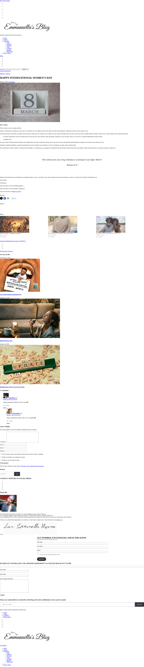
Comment (3, 442)
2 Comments (11, 82)
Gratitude (9, 48)
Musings (9, 50)
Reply (4, 407)
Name (2, 445)
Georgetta (12, 398)
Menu (1, 56)
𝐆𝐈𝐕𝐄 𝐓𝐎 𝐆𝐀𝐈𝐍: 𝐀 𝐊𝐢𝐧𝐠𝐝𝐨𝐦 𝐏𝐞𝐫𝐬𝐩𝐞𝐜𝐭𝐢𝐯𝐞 (10, 233)
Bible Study (10, 51)
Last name (39, 546)
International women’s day (14, 241)
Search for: (3, 69)
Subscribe (41, 559)
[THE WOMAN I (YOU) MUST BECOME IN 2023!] (71, 224)
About (5, 38)
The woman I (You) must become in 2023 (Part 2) (108, 233)
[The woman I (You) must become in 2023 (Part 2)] (119, 224)
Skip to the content (5, 0)
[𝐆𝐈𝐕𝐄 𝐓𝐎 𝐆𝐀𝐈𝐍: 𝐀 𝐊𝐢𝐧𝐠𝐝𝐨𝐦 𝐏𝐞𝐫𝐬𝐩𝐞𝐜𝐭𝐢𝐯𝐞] (23, 224)
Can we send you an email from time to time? (50, 554)
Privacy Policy (7, 53)
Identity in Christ (16, 191)
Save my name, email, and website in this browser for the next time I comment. (22, 454)
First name (39, 542)
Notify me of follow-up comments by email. (13, 457)
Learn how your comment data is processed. (32, 466)
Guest (8, 47)
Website (2, 451)
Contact (5, 39)
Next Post (10, 251)
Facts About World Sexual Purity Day (10, 294)
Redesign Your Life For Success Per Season (12, 387)
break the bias (3, 241)
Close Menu (3, 645)
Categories (6, 41)
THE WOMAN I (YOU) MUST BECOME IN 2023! (60, 233)
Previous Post (3, 251)
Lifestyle (9, 44)
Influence (9, 45)
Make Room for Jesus (6, 340)
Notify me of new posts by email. (11, 460)
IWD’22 (23, 241)
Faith (8, 42)
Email (2, 448)
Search (24, 69)
